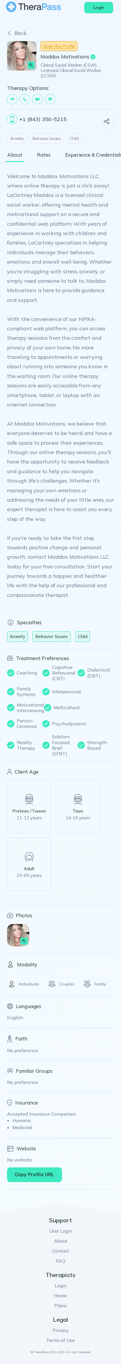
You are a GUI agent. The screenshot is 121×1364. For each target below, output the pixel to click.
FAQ (60, 1261)
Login (61, 1285)
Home (60, 1295)
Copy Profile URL (34, 1174)
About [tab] (14, 155)
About (60, 1241)
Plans (60, 1305)
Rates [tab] (44, 155)
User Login (60, 1231)
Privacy (61, 1330)
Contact (60, 1251)
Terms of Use (60, 1340)
